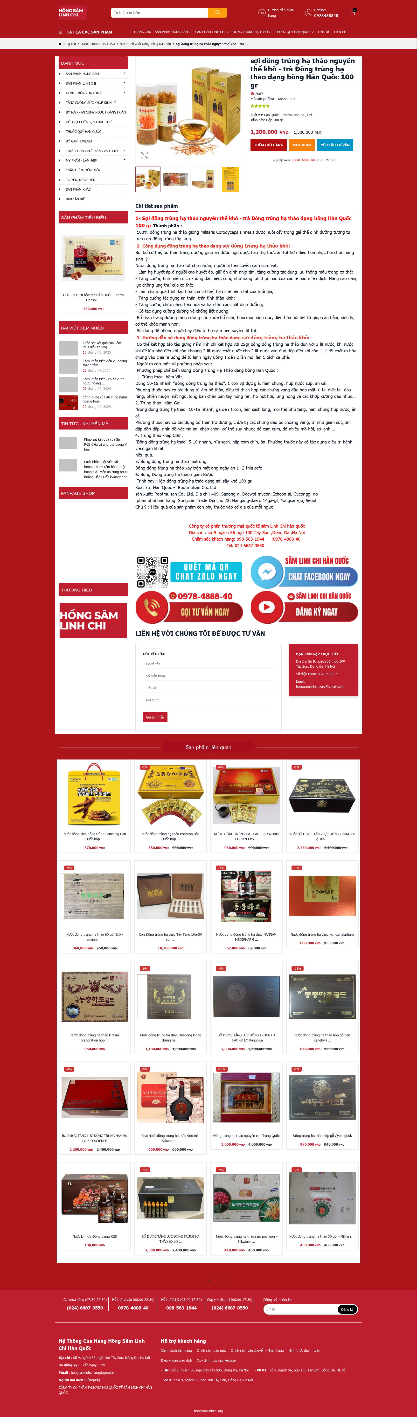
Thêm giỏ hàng (268, 145)
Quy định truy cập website (216, 1360)
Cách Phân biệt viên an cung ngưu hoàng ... (104, 381)
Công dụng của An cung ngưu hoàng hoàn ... (105, 399)
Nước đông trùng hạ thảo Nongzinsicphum (322, 934)
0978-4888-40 (303, 160)
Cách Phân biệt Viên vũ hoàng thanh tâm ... (105, 363)
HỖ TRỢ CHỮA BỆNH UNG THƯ (89, 122)
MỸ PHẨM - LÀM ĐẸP (81, 160)
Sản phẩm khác (78, 189)
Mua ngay (302, 145)
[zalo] (189, 572)
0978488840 (326, 15)
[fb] (304, 572)
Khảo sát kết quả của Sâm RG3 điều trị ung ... (102, 345)
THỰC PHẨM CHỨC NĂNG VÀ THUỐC (92, 150)
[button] (238, 110)
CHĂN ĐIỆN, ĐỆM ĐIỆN (83, 170)
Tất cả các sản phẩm (89, 31)
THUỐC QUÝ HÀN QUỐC (292, 31)
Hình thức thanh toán (304, 1350)
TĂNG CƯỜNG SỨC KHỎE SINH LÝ (91, 102)
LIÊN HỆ (340, 31)
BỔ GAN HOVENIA (79, 141)
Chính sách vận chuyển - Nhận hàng (257, 1350)
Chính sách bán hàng (176, 1350)
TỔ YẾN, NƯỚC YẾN (80, 179)
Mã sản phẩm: (262, 98)
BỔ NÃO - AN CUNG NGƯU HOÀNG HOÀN (96, 112)
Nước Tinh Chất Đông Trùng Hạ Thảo (145, 44)
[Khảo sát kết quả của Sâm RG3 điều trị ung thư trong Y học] (68, 348)
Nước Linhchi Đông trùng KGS (95, 1236)
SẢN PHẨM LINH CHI (210, 31)
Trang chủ (142, 31)
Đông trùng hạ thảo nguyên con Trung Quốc (246, 1135)
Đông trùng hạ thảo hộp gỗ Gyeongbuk (322, 1135)
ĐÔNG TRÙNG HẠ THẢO (250, 31)
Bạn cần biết (76, 199)
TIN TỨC (324, 31)
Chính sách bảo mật (211, 1350)
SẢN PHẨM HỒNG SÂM (171, 31)
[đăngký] (304, 607)
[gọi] (189, 607)
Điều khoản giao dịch (176, 1360)
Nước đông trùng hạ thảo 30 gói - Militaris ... (322, 1236)
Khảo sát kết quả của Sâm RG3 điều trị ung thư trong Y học (105, 444)
